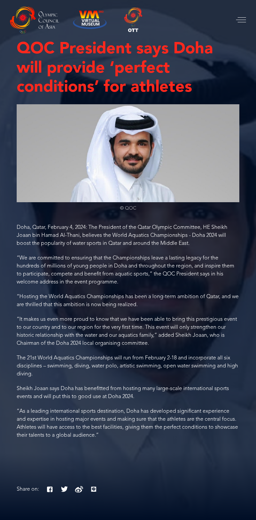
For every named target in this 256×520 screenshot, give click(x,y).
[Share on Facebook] (50, 489)
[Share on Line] (94, 489)
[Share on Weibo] (79, 489)
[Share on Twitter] (64, 489)
